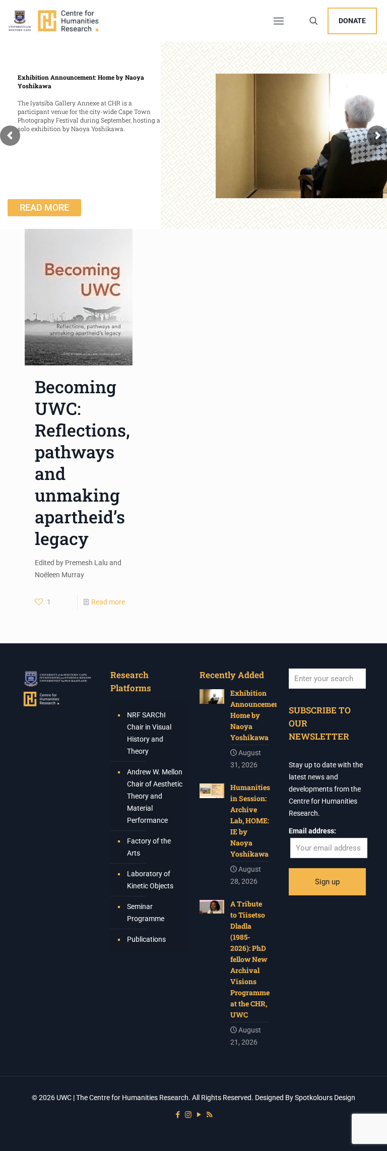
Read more (108, 602)
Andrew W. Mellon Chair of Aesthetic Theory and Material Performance (154, 796)
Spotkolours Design (325, 1098)
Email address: (312, 831)
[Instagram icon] (188, 1114)
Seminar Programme (145, 912)
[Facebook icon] (177, 1114)
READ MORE (44, 207)
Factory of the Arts (149, 847)
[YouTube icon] (199, 1114)
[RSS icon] (209, 1114)
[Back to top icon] (338, 1130)
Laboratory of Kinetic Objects (150, 880)
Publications (146, 939)
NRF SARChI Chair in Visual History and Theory (149, 733)
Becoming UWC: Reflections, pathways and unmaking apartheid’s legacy (82, 462)
